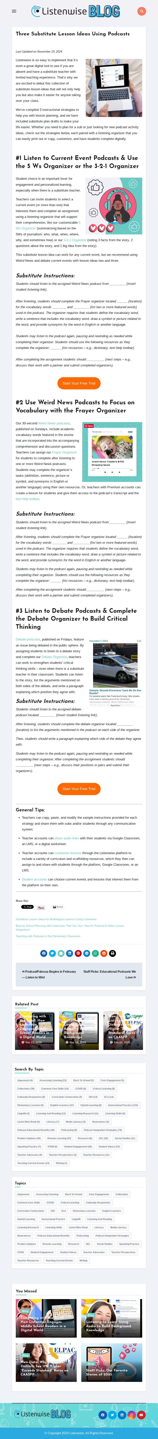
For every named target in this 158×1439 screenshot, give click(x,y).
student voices (109, 1146)
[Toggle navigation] (14, 11)
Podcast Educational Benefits (36, 1130)
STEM (52, 1146)
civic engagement (112, 1080)
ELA (109, 1097)
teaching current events (33, 1163)
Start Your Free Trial (79, 383)
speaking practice (29, 1146)
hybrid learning (91, 1105)
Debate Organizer (54, 657)
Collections (25, 1088)
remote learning (59, 1138)
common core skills (55, 1088)
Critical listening (104, 1088)
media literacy (76, 1121)
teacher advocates (29, 1155)
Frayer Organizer (64, 452)
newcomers (100, 1121)
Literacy (53, 1121)
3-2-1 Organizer (75, 240)
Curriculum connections (67, 1097)
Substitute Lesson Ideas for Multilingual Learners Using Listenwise (56, 919)
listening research (85, 1113)
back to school (83, 1080)
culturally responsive (31, 1097)
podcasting (69, 1130)
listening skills (115, 1113)
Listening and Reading (51, 1113)
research (85, 1138)
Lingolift (23, 1113)
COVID (80, 1088)
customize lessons (68, 853)
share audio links (67, 838)
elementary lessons (30, 1105)
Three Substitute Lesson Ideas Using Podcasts (73, 34)
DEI (93, 1097)
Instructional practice (123, 1105)
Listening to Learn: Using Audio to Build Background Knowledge (76, 1029)
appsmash (25, 1080)
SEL (103, 1138)
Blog (69, 1013)
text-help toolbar (27, 499)
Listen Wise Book (28, 1121)
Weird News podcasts (54, 423)
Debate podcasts (28, 639)
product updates (29, 1138)
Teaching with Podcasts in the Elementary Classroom (48, 936)
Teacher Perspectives (62, 1155)
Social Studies (125, 1138)
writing (61, 1163)
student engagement (78, 1146)
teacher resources (96, 1155)
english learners (62, 1105)
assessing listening (53, 1080)
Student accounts (34, 879)
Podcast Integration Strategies (103, 1130)
